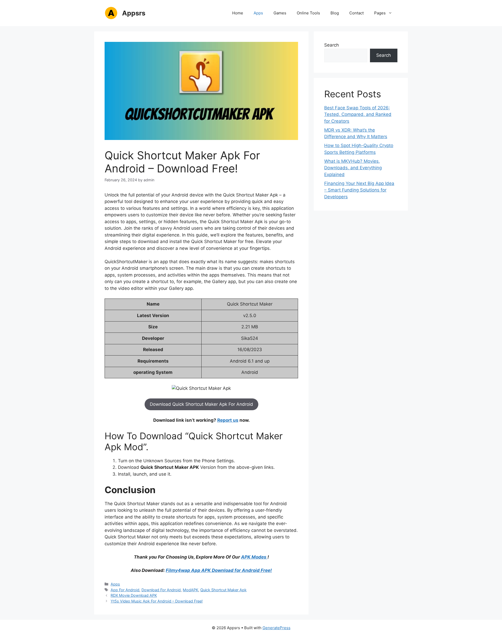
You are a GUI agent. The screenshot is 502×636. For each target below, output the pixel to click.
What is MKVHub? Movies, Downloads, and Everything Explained (353, 168)
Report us (227, 420)
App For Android (125, 590)
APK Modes (254, 557)
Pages (380, 12)
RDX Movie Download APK (134, 595)
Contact (356, 12)
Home (237, 12)
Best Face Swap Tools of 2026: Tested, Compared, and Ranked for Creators (357, 114)
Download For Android (161, 590)
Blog (334, 12)
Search (331, 45)
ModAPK (190, 590)
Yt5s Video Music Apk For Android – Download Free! (157, 601)
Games (279, 12)
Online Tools (308, 12)
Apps (258, 12)
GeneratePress (276, 627)
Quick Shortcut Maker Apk (223, 590)
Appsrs (133, 13)
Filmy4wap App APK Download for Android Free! (219, 570)
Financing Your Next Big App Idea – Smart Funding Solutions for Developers (359, 190)
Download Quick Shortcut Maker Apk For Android (201, 404)
